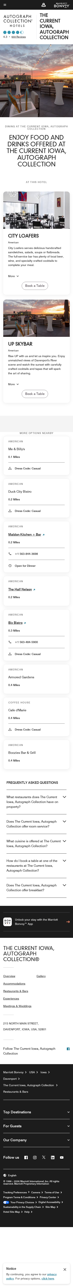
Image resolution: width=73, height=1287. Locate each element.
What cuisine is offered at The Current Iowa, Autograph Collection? (33, 843)
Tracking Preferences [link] (15, 1192)
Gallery (41, 976)
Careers (35, 1192)
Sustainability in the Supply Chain (22, 1207)
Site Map (50, 1207)
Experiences (11, 998)
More (11, 276)
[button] (43, 5)
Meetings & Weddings (17, 1006)
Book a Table (35, 286)
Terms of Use (52, 1192)
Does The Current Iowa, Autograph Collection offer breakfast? (31, 887)
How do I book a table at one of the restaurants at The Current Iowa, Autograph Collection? (31, 865)
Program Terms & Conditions (19, 1197)
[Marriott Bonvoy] (59, 4)
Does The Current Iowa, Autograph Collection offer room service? (31, 824)
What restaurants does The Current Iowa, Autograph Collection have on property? (32, 802)
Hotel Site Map (11, 1211)
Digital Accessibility (49, 1202)
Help (27, 1211)
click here (48, 1278)
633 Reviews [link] (19, 36)
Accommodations (14, 983)
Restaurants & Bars (15, 991)
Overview (9, 976)
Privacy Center (48, 1197)
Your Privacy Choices (21, 1202)
